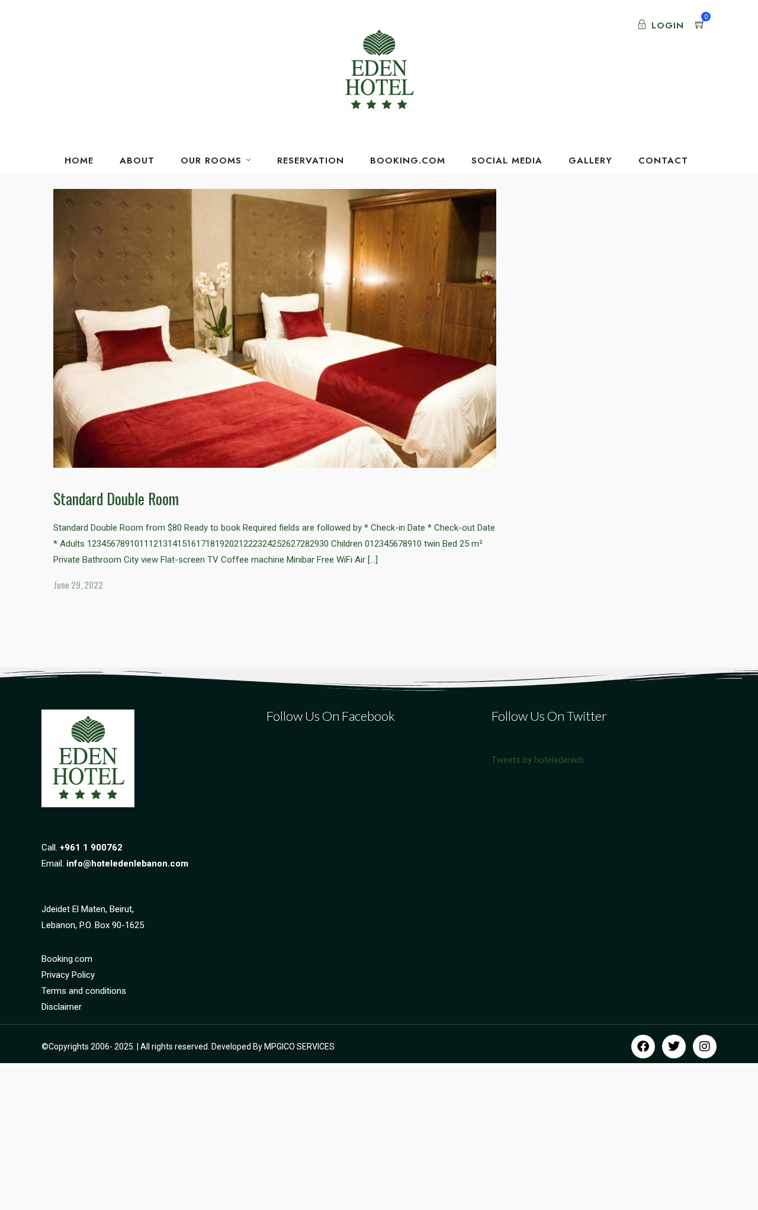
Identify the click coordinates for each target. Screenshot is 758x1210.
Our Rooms (211, 160)
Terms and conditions (83, 991)
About (137, 160)
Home (79, 160)
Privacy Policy (68, 975)
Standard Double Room (116, 498)
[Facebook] (643, 1046)
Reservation (310, 160)
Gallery (590, 160)
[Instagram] (705, 1046)
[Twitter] (674, 1046)
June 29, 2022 (78, 584)
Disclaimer (61, 1007)
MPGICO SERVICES (299, 1046)
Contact (663, 160)
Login (667, 25)
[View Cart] (700, 25)
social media (506, 160)
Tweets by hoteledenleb (538, 760)
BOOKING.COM (407, 160)
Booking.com (66, 959)
